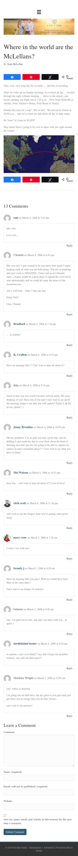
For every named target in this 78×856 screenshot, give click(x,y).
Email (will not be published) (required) (26, 786)
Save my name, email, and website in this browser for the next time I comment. (38, 821)
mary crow (20, 537)
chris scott (19, 503)
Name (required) (13, 772)
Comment (9, 732)
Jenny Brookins (23, 427)
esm (15, 217)
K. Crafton (20, 354)
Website (8, 801)
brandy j (18, 568)
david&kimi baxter (25, 643)
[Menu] (39, 12)
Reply (70, 245)
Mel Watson (20, 472)
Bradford (19, 324)
